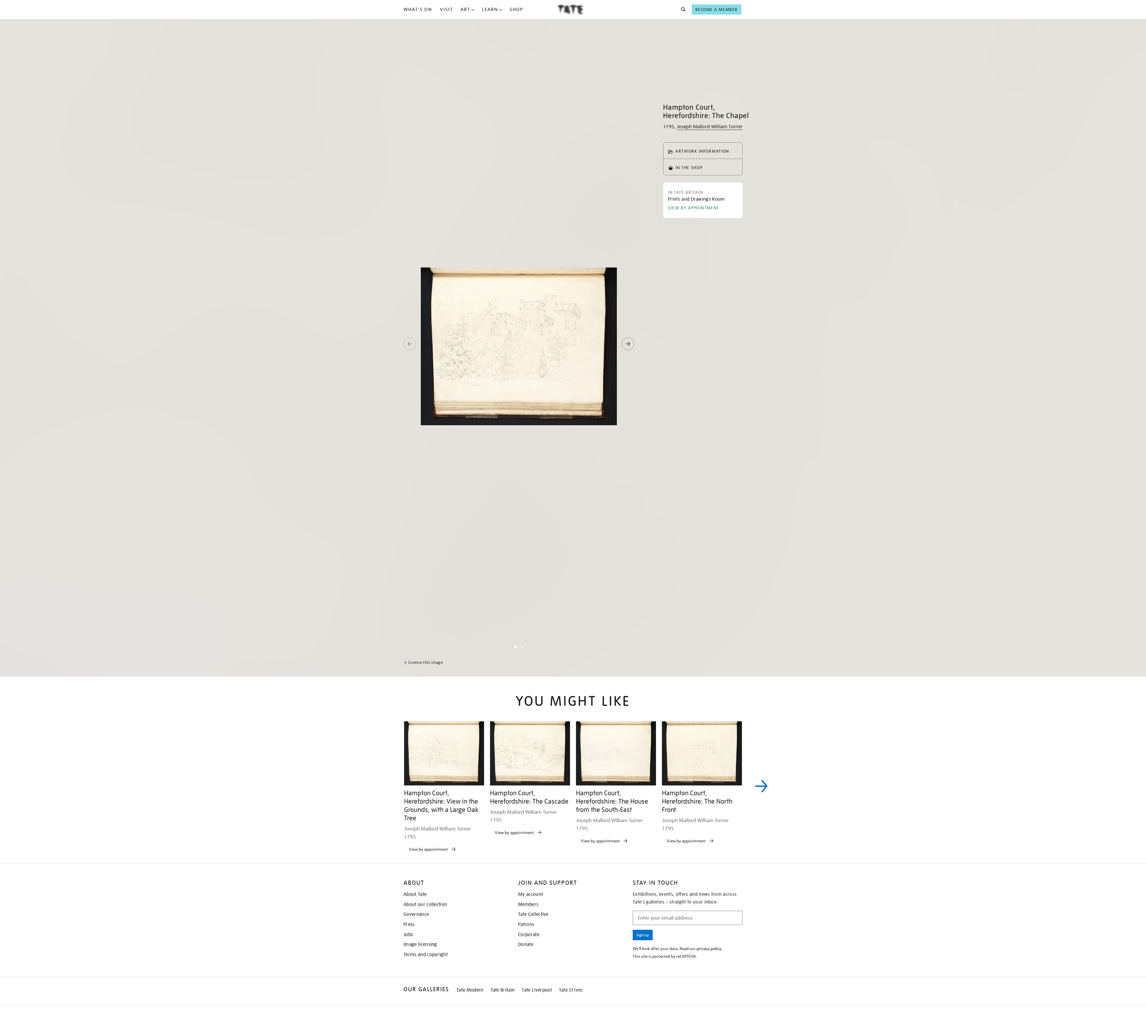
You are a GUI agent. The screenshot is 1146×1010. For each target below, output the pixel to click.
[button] (681, 10)
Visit (446, 10)
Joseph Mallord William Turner (710, 127)
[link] (423, 995)
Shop (516, 10)
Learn (490, 10)
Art (465, 10)
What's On (417, 10)
